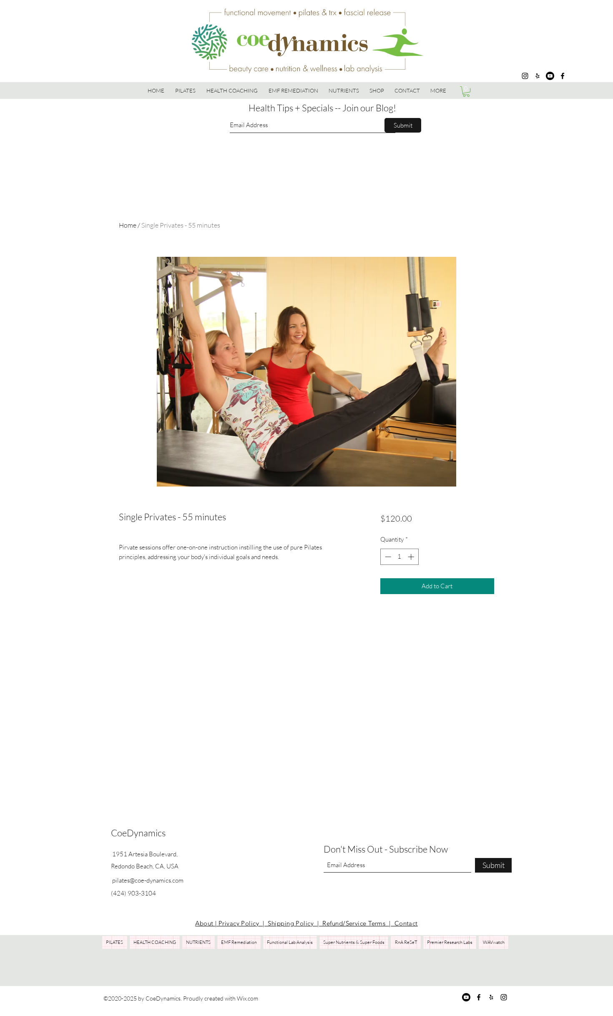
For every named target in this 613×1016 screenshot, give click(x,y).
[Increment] (411, 556)
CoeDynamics (138, 832)
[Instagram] (525, 76)
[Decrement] (387, 556)
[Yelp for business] (537, 76)
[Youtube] (550, 76)
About (205, 923)
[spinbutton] (399, 556)
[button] (376, 90)
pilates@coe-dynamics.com (147, 880)
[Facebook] (562, 76)
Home (127, 225)
